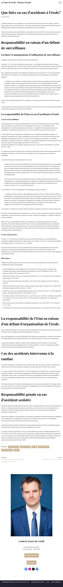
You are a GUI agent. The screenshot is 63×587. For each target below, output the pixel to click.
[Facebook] (26, 569)
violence (16, 450)
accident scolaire (25, 446)
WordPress (15, 585)
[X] (33, 569)
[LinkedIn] (37, 569)
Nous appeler (31, 562)
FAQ (47, 582)
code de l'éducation (43, 446)
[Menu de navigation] (60, 2)
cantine (34, 446)
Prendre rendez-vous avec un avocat (15, 582)
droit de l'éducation (7, 450)
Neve (2, 585)
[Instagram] (29, 569)
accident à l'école (13, 446)
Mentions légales (37, 582)
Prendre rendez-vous (32, 555)
